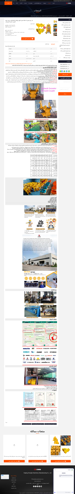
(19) (68, 29)
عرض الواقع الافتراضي (37, 3)
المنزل (53, 3)
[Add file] (72, 492)
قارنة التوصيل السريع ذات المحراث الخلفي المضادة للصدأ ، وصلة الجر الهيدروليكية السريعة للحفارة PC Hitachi (38, 457)
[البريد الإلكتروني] (62, 71)
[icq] (60, 71)
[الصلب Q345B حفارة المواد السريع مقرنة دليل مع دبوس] (14, 445)
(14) (68, 55)
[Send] (55, 492)
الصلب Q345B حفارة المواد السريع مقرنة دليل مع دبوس (14, 456)
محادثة (8, 3)
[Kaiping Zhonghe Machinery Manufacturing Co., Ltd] (68, 3)
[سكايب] (66, 71)
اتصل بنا (25, 3)
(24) (66, 33)
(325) (67, 57)
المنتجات (49, 3)
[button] (55, 35)
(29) (67, 38)
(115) (67, 36)
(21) (66, 40)
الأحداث (21, 3)
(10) (68, 53)
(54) (64, 46)
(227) (66, 24)
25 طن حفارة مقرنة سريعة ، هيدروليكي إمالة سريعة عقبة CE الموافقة (60, 457)
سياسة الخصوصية (13, 488)
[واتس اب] (64, 71)
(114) (67, 27)
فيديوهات (44, 3)
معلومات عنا (30, 3)
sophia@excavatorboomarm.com (11, 0)
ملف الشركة (14, 477)
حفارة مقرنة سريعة (62, 15)
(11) (67, 31)
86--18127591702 (23, 0)
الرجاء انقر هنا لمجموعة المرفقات (52, 66)
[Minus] (55, 469)
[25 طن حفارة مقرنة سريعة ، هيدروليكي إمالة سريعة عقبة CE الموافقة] (60, 445)
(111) (67, 22)
